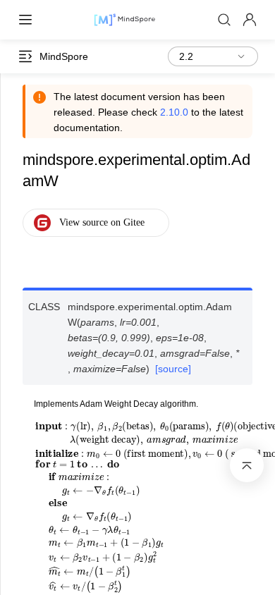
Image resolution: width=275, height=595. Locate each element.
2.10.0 (174, 112)
